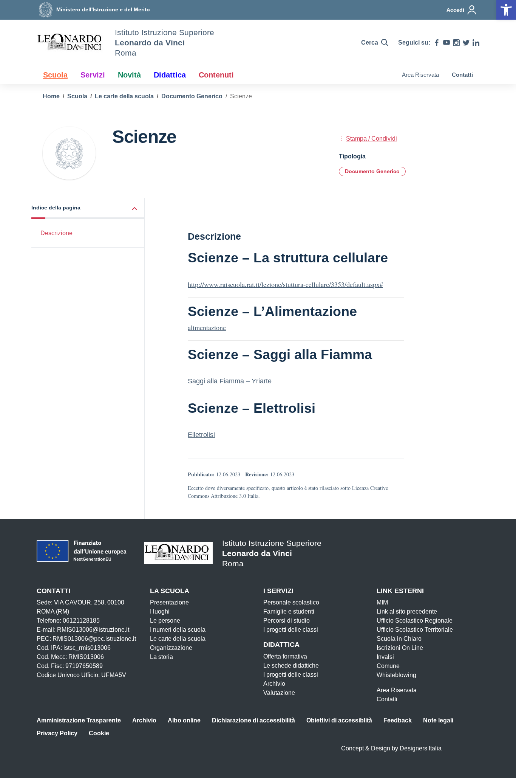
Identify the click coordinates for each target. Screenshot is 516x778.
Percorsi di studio (286, 620)
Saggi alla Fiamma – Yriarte (230, 381)
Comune (388, 666)
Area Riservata (420, 74)
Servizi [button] (92, 75)
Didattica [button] (170, 75)
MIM (382, 602)
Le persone (165, 620)
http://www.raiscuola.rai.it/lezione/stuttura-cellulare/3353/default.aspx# (285, 284)
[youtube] (446, 42)
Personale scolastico (291, 602)
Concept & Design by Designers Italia (391, 748)
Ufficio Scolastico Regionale (415, 620)
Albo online (184, 720)
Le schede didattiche (291, 665)
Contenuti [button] (216, 75)
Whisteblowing (396, 675)
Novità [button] (129, 75)
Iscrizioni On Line (400, 648)
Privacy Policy (57, 733)
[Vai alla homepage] (71, 43)
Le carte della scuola (177, 638)
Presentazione (169, 602)
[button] (88, 208)
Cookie (99, 733)
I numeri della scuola (177, 629)
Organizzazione (171, 648)
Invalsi (385, 657)
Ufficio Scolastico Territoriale (415, 629)
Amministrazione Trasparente (79, 720)
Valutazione (279, 693)
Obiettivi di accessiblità (339, 720)
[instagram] (456, 42)
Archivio (274, 683)
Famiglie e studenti (288, 611)
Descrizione (56, 233)
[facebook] (436, 42)
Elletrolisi (201, 435)
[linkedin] (476, 42)
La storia (161, 657)
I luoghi (160, 611)
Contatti (462, 74)
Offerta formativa (285, 656)
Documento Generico (372, 171)
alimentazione (207, 327)
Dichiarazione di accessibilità (253, 720)
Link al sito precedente (407, 611)
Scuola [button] (55, 75)
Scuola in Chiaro (399, 638)
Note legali (438, 720)
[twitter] (466, 42)
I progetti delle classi (290, 629)
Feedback (397, 720)
